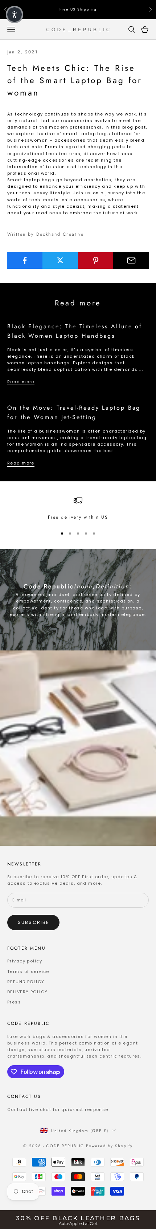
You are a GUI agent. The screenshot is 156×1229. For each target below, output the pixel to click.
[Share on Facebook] (24, 260)
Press (14, 1002)
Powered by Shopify (109, 1146)
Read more (20, 382)
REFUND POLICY (26, 982)
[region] (78, 508)
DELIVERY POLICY (27, 992)
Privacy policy (24, 961)
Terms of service (28, 971)
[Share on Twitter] (60, 260)
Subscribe (33, 922)
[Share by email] (131, 260)
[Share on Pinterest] (96, 260)
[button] (14, 14)
